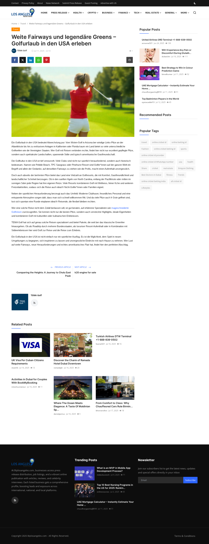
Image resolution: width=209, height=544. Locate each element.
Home (44, 12)
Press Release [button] (59, 12)
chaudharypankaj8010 (152, 92)
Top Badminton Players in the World (160, 98)
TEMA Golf (36, 295)
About (40, 3)
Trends (181, 174)
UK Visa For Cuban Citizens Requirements (27, 362)
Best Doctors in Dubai (151, 174)
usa (180, 161)
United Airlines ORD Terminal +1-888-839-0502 (167, 39)
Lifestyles (146, 187)
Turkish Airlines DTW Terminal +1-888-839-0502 (113, 338)
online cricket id (159, 142)
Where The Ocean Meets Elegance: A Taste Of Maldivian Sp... (72, 406)
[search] (195, 12)
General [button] (170, 12)
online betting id (179, 142)
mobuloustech (103, 474)
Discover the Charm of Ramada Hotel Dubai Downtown (72, 362)
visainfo (14, 367)
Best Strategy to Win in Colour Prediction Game (177, 69)
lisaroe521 (100, 344)
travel (144, 142)
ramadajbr (58, 367)
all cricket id (176, 181)
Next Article (81, 267)
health (190, 161)
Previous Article (62, 267)
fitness (169, 174)
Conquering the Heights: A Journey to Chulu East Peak (44, 274)
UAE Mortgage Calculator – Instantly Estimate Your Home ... (168, 87)
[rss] (15, 500)
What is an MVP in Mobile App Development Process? (113, 469)
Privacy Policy (28, 3)
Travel (23, 23)
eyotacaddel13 (148, 102)
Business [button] (107, 12)
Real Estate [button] (152, 12)
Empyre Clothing (185, 168)
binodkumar (167, 74)
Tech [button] (136, 12)
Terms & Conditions (184, 535)
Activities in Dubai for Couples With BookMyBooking (29, 381)
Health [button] (77, 12)
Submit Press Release (72, 3)
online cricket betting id (164, 148)
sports (184, 148)
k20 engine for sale (85, 272)
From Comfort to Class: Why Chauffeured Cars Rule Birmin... (114, 404)
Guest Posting (91, 3)
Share (144, 168)
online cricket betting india (154, 181)
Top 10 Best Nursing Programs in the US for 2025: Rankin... (115, 486)
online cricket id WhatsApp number (158, 161)
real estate (168, 168)
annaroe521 (147, 43)
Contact (15, 3)
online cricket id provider (153, 155)
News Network (52, 3)
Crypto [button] (92, 12)
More (184, 12)
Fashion (145, 148)
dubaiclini (166, 56)
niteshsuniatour (18, 387)
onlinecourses (103, 491)
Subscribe (190, 480)
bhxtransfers (101, 410)
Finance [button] (123, 12)
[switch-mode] (195, 3)
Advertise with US (108, 3)
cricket (155, 168)
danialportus (59, 414)
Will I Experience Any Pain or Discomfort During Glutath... (176, 51)
